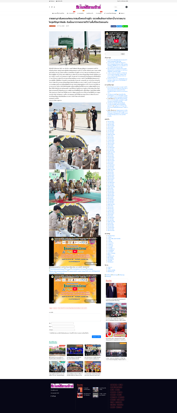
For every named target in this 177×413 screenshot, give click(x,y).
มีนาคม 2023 (110, 181)
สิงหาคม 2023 (111, 173)
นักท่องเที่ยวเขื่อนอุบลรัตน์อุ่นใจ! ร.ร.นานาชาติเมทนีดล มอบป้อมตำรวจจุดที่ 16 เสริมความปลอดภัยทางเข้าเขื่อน (117, 96)
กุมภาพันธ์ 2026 (111, 130)
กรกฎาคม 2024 (111, 157)
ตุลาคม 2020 (110, 223)
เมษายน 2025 (111, 144)
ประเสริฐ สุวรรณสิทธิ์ (112, 94)
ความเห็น (51, 312)
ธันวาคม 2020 (111, 220)
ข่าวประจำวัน (110, 243)
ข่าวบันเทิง (110, 241)
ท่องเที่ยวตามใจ (111, 256)
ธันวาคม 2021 (111, 202)
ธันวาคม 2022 (111, 185)
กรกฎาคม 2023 (111, 175)
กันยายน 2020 (111, 224)
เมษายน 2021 (110, 214)
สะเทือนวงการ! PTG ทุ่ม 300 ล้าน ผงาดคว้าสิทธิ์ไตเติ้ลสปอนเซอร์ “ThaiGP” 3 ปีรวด (118, 107)
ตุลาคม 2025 (110, 135)
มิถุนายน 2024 (111, 159)
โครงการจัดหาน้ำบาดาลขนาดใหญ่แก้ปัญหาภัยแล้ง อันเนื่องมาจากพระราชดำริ (72, 308)
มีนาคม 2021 (110, 215)
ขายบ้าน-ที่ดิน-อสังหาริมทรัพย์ (114, 238)
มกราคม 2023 (111, 183)
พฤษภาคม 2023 (111, 178)
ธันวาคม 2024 (111, 150)
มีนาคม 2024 (110, 163)
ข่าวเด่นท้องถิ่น (111, 250)
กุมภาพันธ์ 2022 (111, 199)
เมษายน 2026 (111, 127)
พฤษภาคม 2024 (111, 160)
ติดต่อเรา (109, 254)
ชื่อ (50, 323)
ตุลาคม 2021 (110, 205)
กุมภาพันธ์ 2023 (111, 182)
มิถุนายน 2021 (111, 211)
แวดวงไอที (110, 260)
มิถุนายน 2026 (111, 124)
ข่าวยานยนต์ (110, 245)
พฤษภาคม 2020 (111, 230)
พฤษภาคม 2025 (111, 143)
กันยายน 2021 (111, 207)
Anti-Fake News (111, 235)
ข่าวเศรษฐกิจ (110, 251)
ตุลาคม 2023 (110, 170)
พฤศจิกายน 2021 (111, 204)
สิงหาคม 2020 (111, 226)
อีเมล (50, 326)
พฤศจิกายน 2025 (111, 134)
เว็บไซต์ (50, 329)
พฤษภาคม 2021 (111, 213)
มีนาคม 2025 (110, 146)
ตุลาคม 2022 (110, 188)
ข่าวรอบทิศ (110, 247)
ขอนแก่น (55, 308)
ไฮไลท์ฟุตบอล (110, 261)
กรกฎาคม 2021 (111, 210)
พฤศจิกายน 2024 (111, 151)
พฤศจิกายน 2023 (111, 169)
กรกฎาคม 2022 (111, 192)
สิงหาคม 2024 (111, 156)
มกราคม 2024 (111, 166)
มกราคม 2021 (111, 218)
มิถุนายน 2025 (111, 141)
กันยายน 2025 (111, 137)
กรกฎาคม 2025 (111, 140)
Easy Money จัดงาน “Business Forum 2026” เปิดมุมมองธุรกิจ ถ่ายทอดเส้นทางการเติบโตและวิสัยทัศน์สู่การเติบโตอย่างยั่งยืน (118, 70)
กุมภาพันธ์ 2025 (111, 147)
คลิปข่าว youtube (111, 253)
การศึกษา (110, 237)
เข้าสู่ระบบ (52, 1)
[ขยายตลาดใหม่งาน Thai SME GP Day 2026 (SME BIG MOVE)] (75, 350)
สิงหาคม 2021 (111, 208)
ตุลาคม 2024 (110, 153)
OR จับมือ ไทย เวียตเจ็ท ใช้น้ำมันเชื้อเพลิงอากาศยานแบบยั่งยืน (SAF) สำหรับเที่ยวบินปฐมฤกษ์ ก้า (117, 104)
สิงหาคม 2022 (111, 191)
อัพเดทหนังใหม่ (111, 259)
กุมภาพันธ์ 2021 (111, 217)
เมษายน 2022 (110, 197)
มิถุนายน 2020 (111, 229)
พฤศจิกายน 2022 (111, 186)
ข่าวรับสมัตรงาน (111, 248)
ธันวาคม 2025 (111, 133)
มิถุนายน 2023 (111, 176)
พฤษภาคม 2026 (111, 125)
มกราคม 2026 (111, 131)
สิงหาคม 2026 (111, 121)
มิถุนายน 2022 (111, 194)
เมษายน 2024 (111, 162)
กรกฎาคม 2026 (111, 122)
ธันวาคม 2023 (111, 167)
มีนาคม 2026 (110, 128)
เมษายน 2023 (111, 179)
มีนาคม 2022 (110, 198)
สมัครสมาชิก (59, 1)
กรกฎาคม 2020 (111, 227)
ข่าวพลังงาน (110, 244)
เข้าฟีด (109, 268)
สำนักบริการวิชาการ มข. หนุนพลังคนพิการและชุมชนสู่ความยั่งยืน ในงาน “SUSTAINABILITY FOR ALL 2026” (117, 80)
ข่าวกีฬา (109, 240)
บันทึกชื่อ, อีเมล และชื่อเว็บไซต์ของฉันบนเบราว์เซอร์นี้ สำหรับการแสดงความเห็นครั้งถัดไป (69, 333)
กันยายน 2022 (111, 189)
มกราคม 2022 (111, 201)
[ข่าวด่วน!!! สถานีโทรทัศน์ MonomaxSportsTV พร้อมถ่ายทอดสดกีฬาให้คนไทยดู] (116, 290)
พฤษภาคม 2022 (111, 195)
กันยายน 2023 (111, 172)
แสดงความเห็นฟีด (111, 270)
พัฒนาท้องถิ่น (110, 257)
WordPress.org (111, 271)
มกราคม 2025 (111, 149)
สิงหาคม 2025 (111, 138)
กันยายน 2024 (111, 154)
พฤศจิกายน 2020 (111, 221)
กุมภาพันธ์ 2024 (111, 165)
